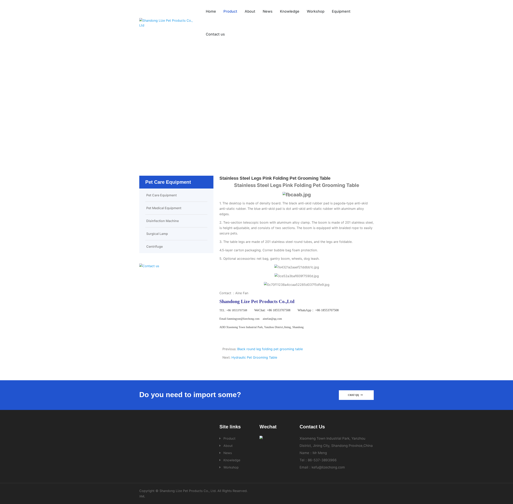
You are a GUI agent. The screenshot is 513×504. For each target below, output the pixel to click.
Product (230, 11)
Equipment (341, 11)
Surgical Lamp (157, 233)
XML (142, 496)
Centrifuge (154, 246)
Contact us (215, 34)
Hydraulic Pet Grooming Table (254, 357)
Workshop (315, 11)
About (250, 11)
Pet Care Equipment (272, 107)
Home (211, 11)
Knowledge (289, 11)
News (268, 11)
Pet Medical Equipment (163, 208)
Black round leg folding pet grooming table (270, 349)
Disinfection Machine (162, 220)
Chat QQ (354, 395)
